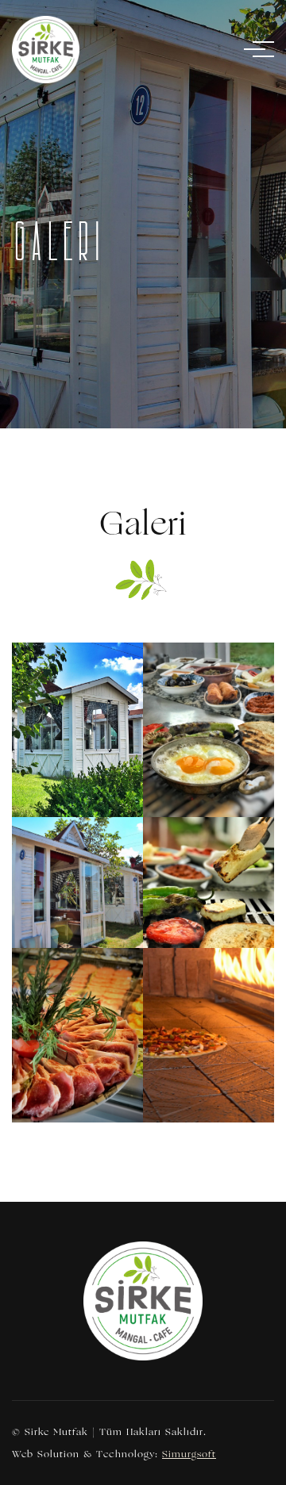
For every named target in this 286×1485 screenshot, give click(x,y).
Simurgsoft (189, 1453)
